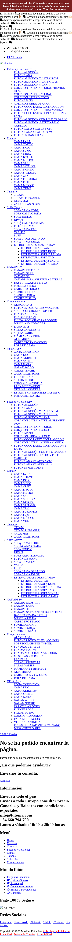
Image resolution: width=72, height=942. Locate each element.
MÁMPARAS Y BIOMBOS (30, 336)
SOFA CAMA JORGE (27, 241)
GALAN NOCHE (24, 370)
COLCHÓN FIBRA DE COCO (32, 103)
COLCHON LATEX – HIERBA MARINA (38, 109)
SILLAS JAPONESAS (27, 329)
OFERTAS (13, 348)
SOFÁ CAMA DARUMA (29, 222)
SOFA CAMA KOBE (26, 210)
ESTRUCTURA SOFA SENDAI (40, 260)
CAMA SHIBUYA (24, 166)
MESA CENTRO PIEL (27, 395)
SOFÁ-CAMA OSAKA (27, 213)
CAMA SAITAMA (25, 172)
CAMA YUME (22, 188)
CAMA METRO (23, 160)
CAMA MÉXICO (24, 185)
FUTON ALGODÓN (26, 72)
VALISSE (19, 232)
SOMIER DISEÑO (25, 298)
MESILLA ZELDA (25, 285)
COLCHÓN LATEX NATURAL (33, 94)
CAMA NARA (22, 364)
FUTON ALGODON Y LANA (32, 84)
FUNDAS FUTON (25, 317)
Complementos (15, 301)
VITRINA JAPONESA (27, 389)
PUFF (17, 235)
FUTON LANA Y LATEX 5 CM (33, 128)
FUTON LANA (23, 75)
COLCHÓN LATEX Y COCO (31, 97)
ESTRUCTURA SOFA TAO (37, 257)
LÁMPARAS (21, 326)
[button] (1, 940)
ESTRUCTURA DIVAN (35, 248)
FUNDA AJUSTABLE (27, 314)
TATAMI (19, 194)
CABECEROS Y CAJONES (30, 342)
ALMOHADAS (23, 304)
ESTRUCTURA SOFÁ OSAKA (39, 263)
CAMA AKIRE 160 (25, 358)
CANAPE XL (22, 276)
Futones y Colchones (18, 69)
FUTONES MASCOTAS (28, 134)
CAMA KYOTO (23, 156)
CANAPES (13, 266)
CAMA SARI (22, 163)
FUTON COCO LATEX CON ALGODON (39, 106)
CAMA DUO (21, 354)
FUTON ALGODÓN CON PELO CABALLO (40, 119)
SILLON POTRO (24, 380)
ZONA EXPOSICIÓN (26, 351)
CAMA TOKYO (23, 144)
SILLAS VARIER (24, 332)
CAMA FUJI (21, 182)
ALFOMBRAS (22, 339)
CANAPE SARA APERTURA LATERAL (38, 279)
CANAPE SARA (24, 273)
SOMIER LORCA (24, 295)
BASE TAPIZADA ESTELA (30, 282)
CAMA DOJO (22, 147)
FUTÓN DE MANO (26, 226)
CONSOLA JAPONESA (28, 383)
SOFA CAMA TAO (25, 229)
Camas (11, 138)
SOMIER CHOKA (25, 292)
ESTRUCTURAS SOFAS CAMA (33, 244)
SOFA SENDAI (23, 216)
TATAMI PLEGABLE (27, 197)
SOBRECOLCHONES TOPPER (33, 310)
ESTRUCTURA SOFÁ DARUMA (41, 254)
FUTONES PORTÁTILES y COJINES (36, 307)
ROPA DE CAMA (24, 345)
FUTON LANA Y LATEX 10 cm (33, 131)
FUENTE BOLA (24, 376)
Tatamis (11, 191)
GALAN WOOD (24, 367)
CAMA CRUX (22, 153)
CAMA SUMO (22, 150)
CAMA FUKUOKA (25, 178)
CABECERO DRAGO (27, 288)
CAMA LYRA (22, 141)
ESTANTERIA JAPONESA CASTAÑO (37, 392)
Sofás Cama (13, 207)
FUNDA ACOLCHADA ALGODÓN (35, 320)
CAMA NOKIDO (24, 169)
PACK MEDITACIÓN (27, 386)
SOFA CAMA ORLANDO (29, 238)
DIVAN (18, 219)
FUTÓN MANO (23, 100)
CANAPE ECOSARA (27, 270)
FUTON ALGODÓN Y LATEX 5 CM (36, 78)
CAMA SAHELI (23, 361)
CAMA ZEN (21, 175)
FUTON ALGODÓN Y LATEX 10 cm (36, 81)
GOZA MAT (21, 200)
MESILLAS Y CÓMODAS (29, 323)
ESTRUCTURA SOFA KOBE (38, 251)
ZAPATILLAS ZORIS (27, 204)
